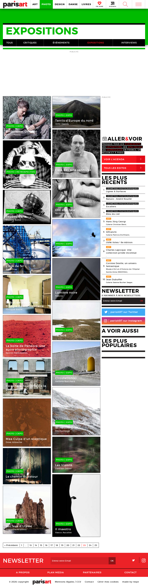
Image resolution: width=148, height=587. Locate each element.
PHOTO (46, 4)
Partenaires (92, 572)
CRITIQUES (30, 42)
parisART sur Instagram (126, 320)
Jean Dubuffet (114, 279)
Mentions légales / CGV (68, 581)
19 (62, 545)
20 (67, 545)
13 (31, 545)
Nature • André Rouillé (119, 199)
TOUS (9, 42)
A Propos (23, 572)
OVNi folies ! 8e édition (119, 242)
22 (79, 545)
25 (96, 545)
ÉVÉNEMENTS (61, 42)
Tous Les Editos (123, 168)
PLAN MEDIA (55, 572)
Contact (130, 572)
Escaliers (111, 206)
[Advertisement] (74, 73)
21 (73, 545)
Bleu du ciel (113, 214)
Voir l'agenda (123, 159)
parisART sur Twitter (121, 312)
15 (41, 545)
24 (90, 545)
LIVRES (86, 4)
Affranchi (111, 232)
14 (36, 545)
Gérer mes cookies (108, 581)
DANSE (73, 4)
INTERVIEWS (129, 42)
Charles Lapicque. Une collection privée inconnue (121, 251)
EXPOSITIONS (95, 42)
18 (57, 545)
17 (52, 545)
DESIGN (60, 4)
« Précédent (11, 545)
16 (46, 545)
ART (35, 4)
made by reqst (130, 581)
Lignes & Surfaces (116, 191)
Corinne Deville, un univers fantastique (121, 264)
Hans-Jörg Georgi (116, 221)
